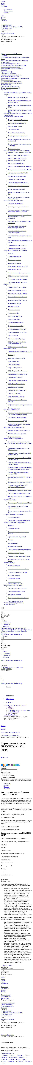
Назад (10, 707)
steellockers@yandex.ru (7, 33)
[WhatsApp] (14, 765)
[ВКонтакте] (2, 765)
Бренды (3, 980)
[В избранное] (1, 759)
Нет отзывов (4, 757)
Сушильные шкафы (6, 1004)
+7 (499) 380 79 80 (6, 25)
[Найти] (2, 618)
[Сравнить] (1, 761)
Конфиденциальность (7, 1053)
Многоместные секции (8, 1003)
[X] (9, 765)
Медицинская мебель (7, 1006)
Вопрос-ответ (5, 998)
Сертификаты (8, 11)
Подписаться (4, 972)
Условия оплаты (5, 995)
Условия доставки (6, 996)
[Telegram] (19, 765)
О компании (8, 9)
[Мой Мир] (7, 765)
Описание (7, 783)
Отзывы (6, 12)
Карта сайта (4, 1044)
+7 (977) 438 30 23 (6, 28)
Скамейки (4, 1008)
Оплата (6, 787)
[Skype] (16, 765)
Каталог (3, 977)
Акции (3, 979)
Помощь (3, 991)
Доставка (7, 788)
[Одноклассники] (4, 765)
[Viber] (12, 765)
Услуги (3, 982)
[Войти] (1, 674)
